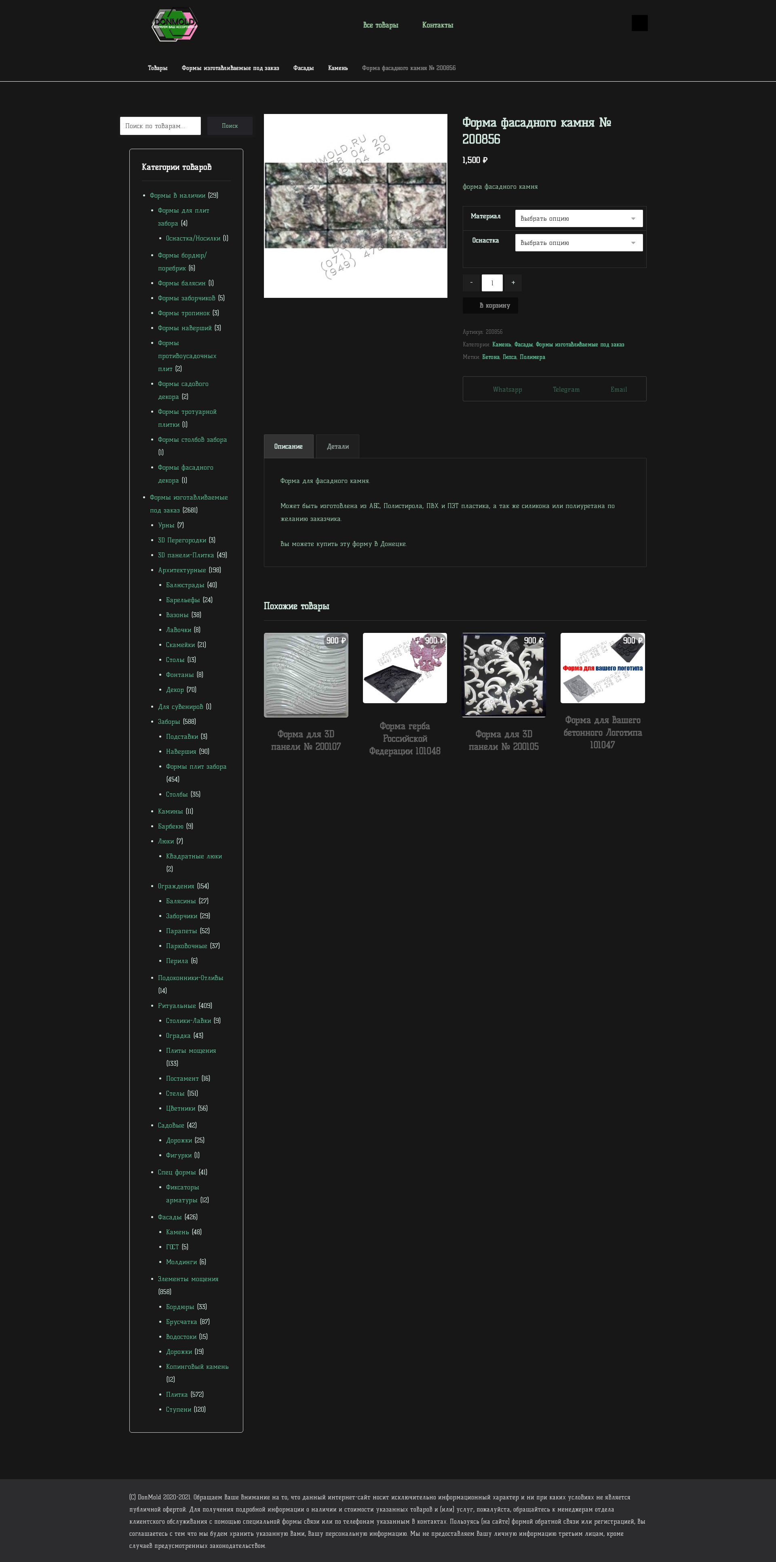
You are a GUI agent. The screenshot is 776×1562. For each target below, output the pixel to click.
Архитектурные (182, 570)
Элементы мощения (188, 1279)
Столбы (177, 794)
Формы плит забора (196, 766)
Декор (175, 690)
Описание (288, 446)
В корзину (495, 305)
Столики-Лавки (188, 1020)
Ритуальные (177, 1006)
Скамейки (180, 645)
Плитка (177, 1394)
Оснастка (485, 240)
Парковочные (186, 946)
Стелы (175, 1093)
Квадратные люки (194, 856)
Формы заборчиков (186, 298)
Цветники (180, 1108)
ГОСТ (172, 1247)
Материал (486, 216)
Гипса (510, 357)
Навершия (181, 751)
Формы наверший (185, 328)
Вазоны (177, 615)
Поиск (230, 125)
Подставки (182, 736)
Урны (166, 525)
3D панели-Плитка (186, 555)
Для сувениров (180, 706)
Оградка (178, 1035)
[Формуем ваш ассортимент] (174, 24)
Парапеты (181, 931)
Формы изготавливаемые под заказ (580, 344)
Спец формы (177, 1172)
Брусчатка (181, 1322)
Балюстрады (185, 585)
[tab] (289, 446)
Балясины (181, 901)
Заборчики (181, 916)
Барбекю (170, 826)
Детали (338, 446)
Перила (177, 961)
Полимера (532, 357)
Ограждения (176, 886)
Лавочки (178, 630)
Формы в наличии (177, 195)
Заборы (169, 721)
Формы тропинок (184, 313)
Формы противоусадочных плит (187, 356)
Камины (170, 811)
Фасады (524, 344)
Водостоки (181, 1337)
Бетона (491, 357)
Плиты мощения (191, 1050)
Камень (501, 344)
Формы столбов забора (192, 439)
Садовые (171, 1125)
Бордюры (180, 1307)
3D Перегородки (182, 540)
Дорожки (179, 1140)
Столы (175, 660)
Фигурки (179, 1155)
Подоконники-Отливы (191, 978)
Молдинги (181, 1262)
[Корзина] (614, 23)
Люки (166, 841)
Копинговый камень (197, 1366)
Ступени (178, 1409)
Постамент (182, 1078)
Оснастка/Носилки (193, 238)
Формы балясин (182, 283)
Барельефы (183, 600)
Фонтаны (180, 675)
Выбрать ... (310, 764)
